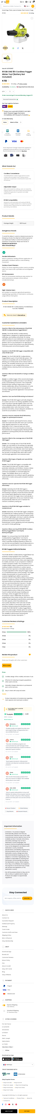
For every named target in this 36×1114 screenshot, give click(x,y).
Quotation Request (8, 921)
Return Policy (6, 960)
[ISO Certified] (18, 1074)
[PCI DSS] (6, 1074)
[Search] (32, 6)
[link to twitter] (22, 48)
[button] (22, 2)
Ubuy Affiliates (6, 975)
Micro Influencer (7, 938)
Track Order (6, 929)
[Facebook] (3, 1104)
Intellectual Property (8, 924)
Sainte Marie (6, 1041)
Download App (6, 951)
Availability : (6, 87)
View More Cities (7, 1047)
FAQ (3, 963)
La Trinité (5, 1044)
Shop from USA (7, 1082)
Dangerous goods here (9, 243)
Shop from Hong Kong (22, 1085)
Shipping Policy (6, 935)
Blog (3, 972)
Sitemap (4, 926)
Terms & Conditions (8, 1098)
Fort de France (6, 1024)
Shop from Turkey (8, 1090)
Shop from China (20, 1087)
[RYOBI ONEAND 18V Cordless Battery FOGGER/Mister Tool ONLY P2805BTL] (18, 33)
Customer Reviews (7, 957)
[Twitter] (13, 1104)
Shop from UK (18, 1082)
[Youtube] (10, 1104)
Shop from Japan (8, 1085)
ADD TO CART (9, 1111)
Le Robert (5, 1032)
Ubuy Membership (7, 941)
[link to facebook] (18, 48)
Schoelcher (5, 1030)
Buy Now (24, 151)
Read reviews (8, 719)
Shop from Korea (8, 1087)
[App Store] (7, 1060)
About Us (5, 915)
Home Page (5, 10)
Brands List (5, 954)
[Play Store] (17, 1060)
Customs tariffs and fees (9, 932)
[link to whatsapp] (13, 48)
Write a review (7, 665)
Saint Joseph (6, 1038)
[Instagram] (6, 1104)
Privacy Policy (20, 1098)
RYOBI (4, 13)
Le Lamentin (5, 1027)
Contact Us (5, 918)
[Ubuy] (6, 2)
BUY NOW (26, 1111)
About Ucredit (6, 966)
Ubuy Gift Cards (7, 969)
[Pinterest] (17, 1104)
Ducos (4, 1035)
